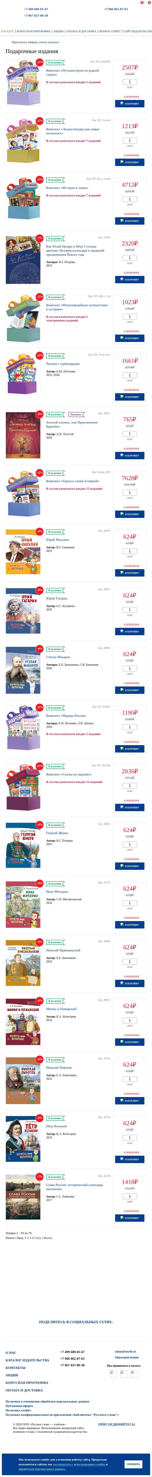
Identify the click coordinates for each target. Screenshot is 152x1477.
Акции (12, 1375)
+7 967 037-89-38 (36, 15)
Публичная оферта (19, 1406)
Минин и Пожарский (61, 1009)
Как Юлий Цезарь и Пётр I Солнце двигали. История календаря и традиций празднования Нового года (75, 250)
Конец (48, 1238)
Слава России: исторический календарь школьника (74, 1187)
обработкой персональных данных (42, 1469)
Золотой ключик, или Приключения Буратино (72, 424)
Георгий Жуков (57, 833)
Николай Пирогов (59, 1067)
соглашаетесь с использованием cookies (79, 1464)
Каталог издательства (27, 1360)
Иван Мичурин (57, 891)
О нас (11, 1353)
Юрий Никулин (57, 540)
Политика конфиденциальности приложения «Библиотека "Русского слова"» (62, 1415)
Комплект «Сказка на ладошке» (69, 774)
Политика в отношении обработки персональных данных (47, 1401)
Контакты (16, 1368)
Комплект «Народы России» (66, 715)
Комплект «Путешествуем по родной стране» (72, 72)
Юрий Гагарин (56, 598)
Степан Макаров (58, 657)
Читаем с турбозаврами (63, 364)
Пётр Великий (56, 1126)
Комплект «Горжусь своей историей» (72, 481)
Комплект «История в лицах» (67, 188)
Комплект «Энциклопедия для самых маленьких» (72, 131)
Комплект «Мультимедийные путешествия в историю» (76, 307)
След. (38, 1238)
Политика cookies (18, 1410)
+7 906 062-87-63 (116, 9)
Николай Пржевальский (63, 950)
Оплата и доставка (24, 1390)
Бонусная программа (27, 1383)
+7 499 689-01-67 (36, 9)
